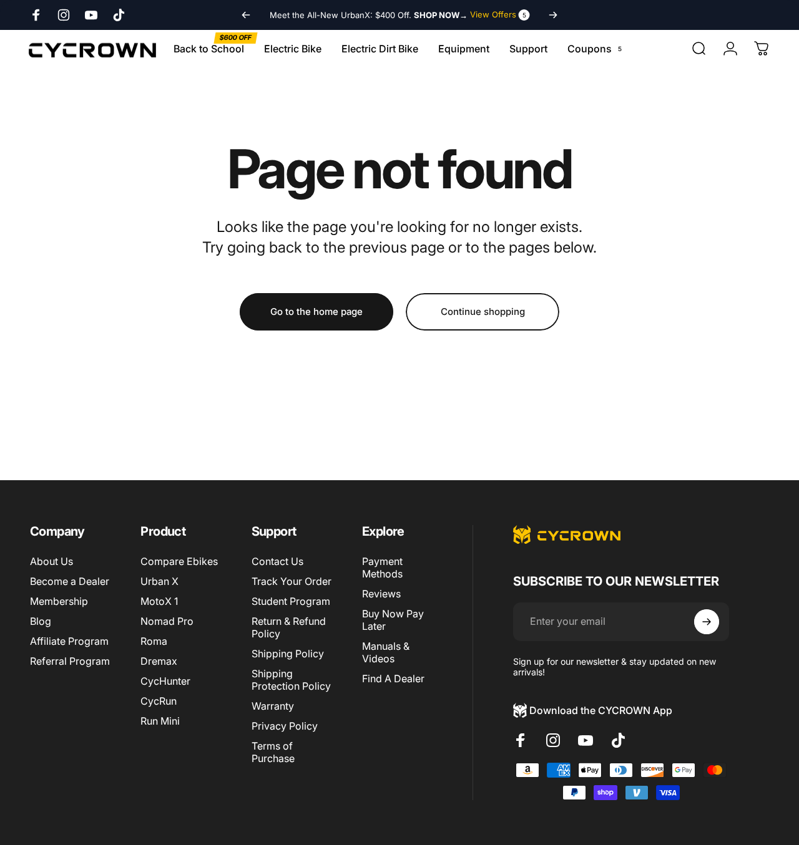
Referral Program (70, 661)
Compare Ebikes (179, 561)
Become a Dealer (69, 581)
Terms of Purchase (273, 752)
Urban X (159, 581)
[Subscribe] (706, 621)
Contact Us (277, 561)
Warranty (273, 706)
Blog (40, 621)
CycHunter (165, 681)
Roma (153, 641)
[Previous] (246, 15)
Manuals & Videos (385, 652)
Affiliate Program (69, 641)
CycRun (158, 701)
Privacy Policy (285, 726)
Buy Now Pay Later (393, 619)
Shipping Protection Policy (291, 679)
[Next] (553, 15)
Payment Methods (382, 567)
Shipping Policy (288, 653)
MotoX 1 (159, 601)
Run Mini (160, 721)
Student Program (291, 601)
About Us (51, 561)
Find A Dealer (393, 678)
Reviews (381, 593)
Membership (59, 601)
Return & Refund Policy (289, 627)
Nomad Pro (167, 621)
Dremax (158, 661)
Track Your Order (291, 581)
